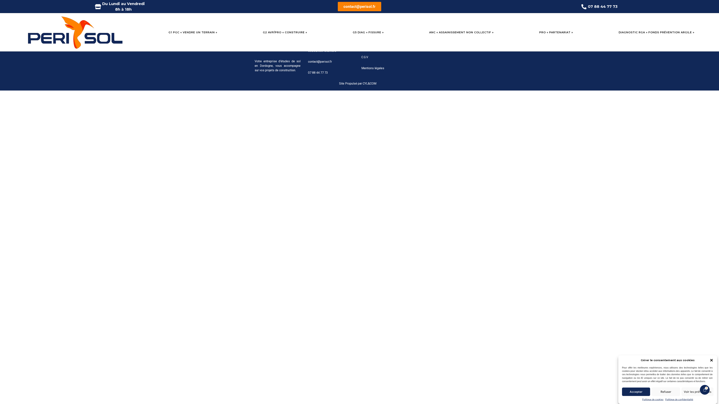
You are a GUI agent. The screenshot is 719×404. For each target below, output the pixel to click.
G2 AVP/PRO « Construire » (285, 32)
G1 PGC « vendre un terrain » (193, 32)
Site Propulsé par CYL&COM (357, 83)
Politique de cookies (652, 399)
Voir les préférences (697, 392)
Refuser (666, 392)
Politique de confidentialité (679, 399)
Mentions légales (372, 68)
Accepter (636, 392)
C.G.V (364, 57)
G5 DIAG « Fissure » (368, 32)
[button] (711, 360)
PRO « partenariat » (556, 32)
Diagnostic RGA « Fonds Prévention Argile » (656, 32)
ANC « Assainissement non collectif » (461, 32)
